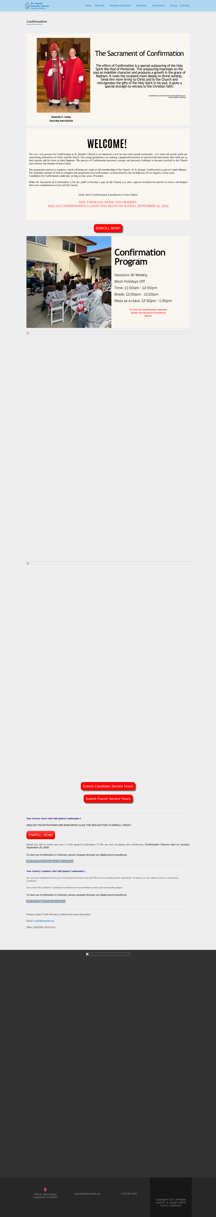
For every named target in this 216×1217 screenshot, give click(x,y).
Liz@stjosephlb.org (44, 921)
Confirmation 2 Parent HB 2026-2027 (46, 901)
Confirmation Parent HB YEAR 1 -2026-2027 (50, 861)
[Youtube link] (174, 1191)
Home (88, 5)
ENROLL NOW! (108, 228)
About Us (99, 5)
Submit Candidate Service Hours (108, 786)
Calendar (185, 5)
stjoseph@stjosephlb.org (87, 1193)
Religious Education (120, 5)
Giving (173, 5)
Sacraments (158, 5)
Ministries (141, 5)
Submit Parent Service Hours (108, 799)
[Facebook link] (168, 1191)
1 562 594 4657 (129, 1193)
